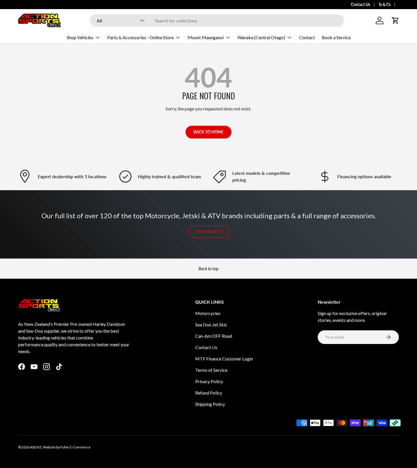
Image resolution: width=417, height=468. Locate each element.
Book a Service (336, 37)
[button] (395, 20)
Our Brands (209, 231)
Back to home (208, 131)
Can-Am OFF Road (213, 336)
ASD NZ (35, 447)
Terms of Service (211, 370)
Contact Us (360, 4)
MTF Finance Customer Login (224, 358)
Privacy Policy (209, 381)
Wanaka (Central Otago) (261, 37)
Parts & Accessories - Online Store (140, 37)
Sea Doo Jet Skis (211, 324)
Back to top (208, 268)
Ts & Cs (384, 4)
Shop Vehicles (80, 37)
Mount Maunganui (206, 37)
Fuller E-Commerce (75, 447)
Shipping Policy (210, 404)
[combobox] (217, 20)
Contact (307, 37)
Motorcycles (207, 313)
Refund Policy (208, 392)
